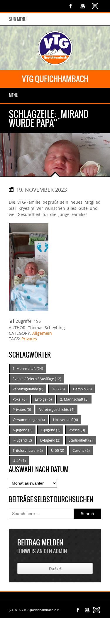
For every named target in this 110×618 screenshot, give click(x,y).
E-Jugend (50, 430)
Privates (29, 338)
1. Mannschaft (28, 368)
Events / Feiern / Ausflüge (37, 378)
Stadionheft (81, 440)
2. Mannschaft (74, 399)
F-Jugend (22, 440)
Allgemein (42, 333)
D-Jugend (50, 440)
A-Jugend (23, 430)
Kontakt (55, 568)
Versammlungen (29, 419)
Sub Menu (18, 19)
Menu (13, 95)
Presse (77, 430)
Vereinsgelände (28, 389)
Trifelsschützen (28, 450)
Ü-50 (57, 450)
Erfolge (43, 399)
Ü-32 (58, 389)
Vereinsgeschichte (57, 409)
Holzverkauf (65, 419)
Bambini (82, 389)
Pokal (20, 399)
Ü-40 (19, 460)
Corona (81, 450)
